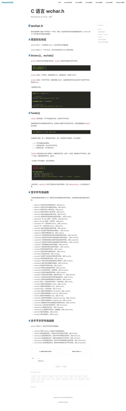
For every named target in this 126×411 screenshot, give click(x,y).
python (58, 378)
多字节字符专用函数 (103, 42)
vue (75, 376)
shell (61, 376)
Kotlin (43, 378)
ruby (38, 381)
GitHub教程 (78, 2)
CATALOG (101, 25)
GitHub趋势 (99, 2)
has (39, 376)
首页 (60, 2)
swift (71, 376)
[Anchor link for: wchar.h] (29, 25)
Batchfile (45, 376)
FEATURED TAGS (36, 372)
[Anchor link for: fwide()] (28, 113)
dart (48, 378)
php (87, 378)
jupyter (51, 376)
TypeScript (81, 378)
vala (66, 376)
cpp (38, 378)
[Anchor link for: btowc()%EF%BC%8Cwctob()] (28, 55)
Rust (71, 378)
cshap (33, 378)
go (42, 381)
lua (53, 378)
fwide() (100, 37)
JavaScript (65, 378)
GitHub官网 (109, 2)
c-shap (85, 376)
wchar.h (99, 29)
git (79, 376)
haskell (33, 376)
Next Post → (76, 351)
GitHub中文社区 (7, 2)
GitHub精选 (89, 2)
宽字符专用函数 (102, 39)
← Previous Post (45, 351)
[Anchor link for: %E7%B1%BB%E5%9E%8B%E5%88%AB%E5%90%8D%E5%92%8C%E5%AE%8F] (28, 39)
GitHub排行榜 (68, 2)
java (33, 381)
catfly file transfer (63, 402)
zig (56, 376)
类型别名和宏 (101, 31)
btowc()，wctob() (103, 34)
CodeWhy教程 (120, 2)
